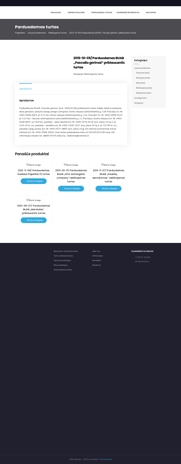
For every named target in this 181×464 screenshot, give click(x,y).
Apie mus (96, 251)
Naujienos (151, 12)
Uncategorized (140, 98)
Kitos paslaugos (61, 265)
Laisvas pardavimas (36, 32)
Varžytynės (138, 103)
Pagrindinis (20, 32)
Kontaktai (96, 260)
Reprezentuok (106, 459)
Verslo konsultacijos (62, 260)
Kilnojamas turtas (143, 78)
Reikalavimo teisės (143, 93)
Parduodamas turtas (101, 12)
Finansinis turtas (142, 73)
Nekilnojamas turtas (57, 32)
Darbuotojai (97, 256)
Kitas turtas (140, 83)
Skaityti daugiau (35, 181)
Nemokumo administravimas (66, 251)
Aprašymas (25, 88)
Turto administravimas (63, 256)
